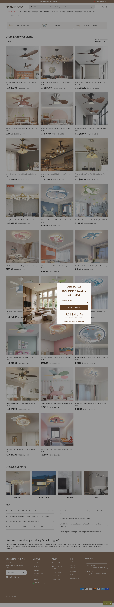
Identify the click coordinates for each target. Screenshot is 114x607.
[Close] (88, 285)
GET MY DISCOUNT (74, 307)
